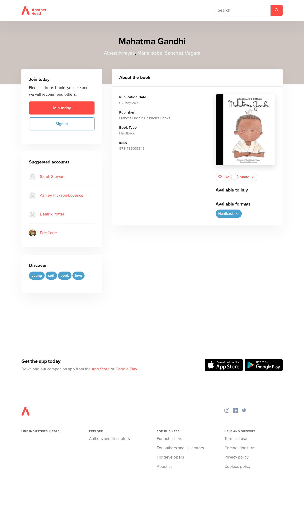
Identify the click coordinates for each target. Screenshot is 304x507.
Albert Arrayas (119, 53)
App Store (101, 369)
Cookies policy (237, 466)
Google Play (126, 369)
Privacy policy (236, 457)
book (65, 275)
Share (244, 177)
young (37, 275)
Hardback (226, 213)
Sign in (62, 123)
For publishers (169, 438)
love (78, 275)
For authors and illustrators (180, 447)
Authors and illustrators (109, 438)
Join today (61, 107)
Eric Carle (48, 232)
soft (51, 275)
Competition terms (240, 447)
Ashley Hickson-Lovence (61, 195)
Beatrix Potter (52, 214)
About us (164, 466)
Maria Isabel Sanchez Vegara (168, 53)
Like (226, 177)
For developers (170, 457)
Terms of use (235, 438)
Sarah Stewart (52, 176)
